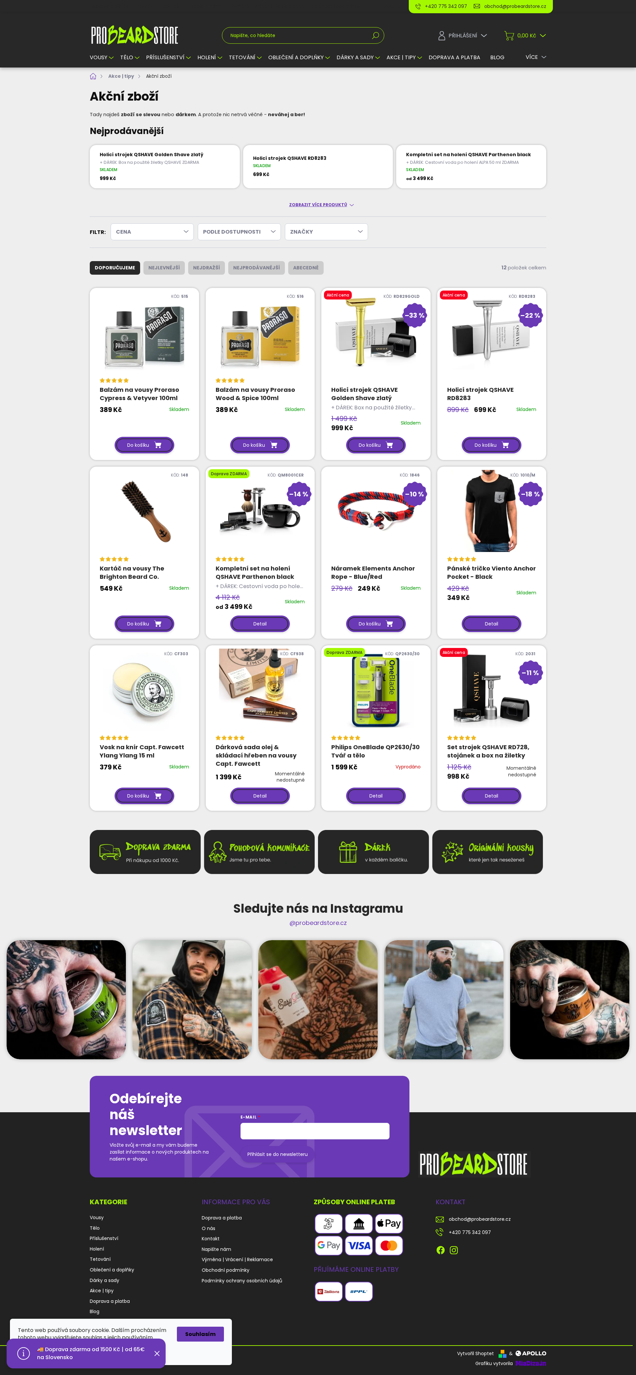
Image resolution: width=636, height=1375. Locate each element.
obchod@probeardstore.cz (480, 1219)
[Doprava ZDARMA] (376, 693)
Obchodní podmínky (335, 6)
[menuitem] (102, 58)
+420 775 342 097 (470, 1232)
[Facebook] (441, 1249)
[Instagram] (454, 1249)
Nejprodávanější (256, 267)
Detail (260, 623)
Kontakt (172, 6)
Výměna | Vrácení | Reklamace (266, 6)
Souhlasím (200, 1334)
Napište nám (206, 6)
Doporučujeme (115, 267)
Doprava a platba (110, 6)
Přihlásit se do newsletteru (277, 1154)
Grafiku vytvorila (494, 1363)
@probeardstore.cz (318, 923)
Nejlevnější (164, 267)
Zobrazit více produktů (318, 205)
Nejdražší (206, 267)
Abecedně (306, 267)
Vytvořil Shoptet (475, 1353)
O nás (146, 6)
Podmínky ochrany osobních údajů (242, 1280)
